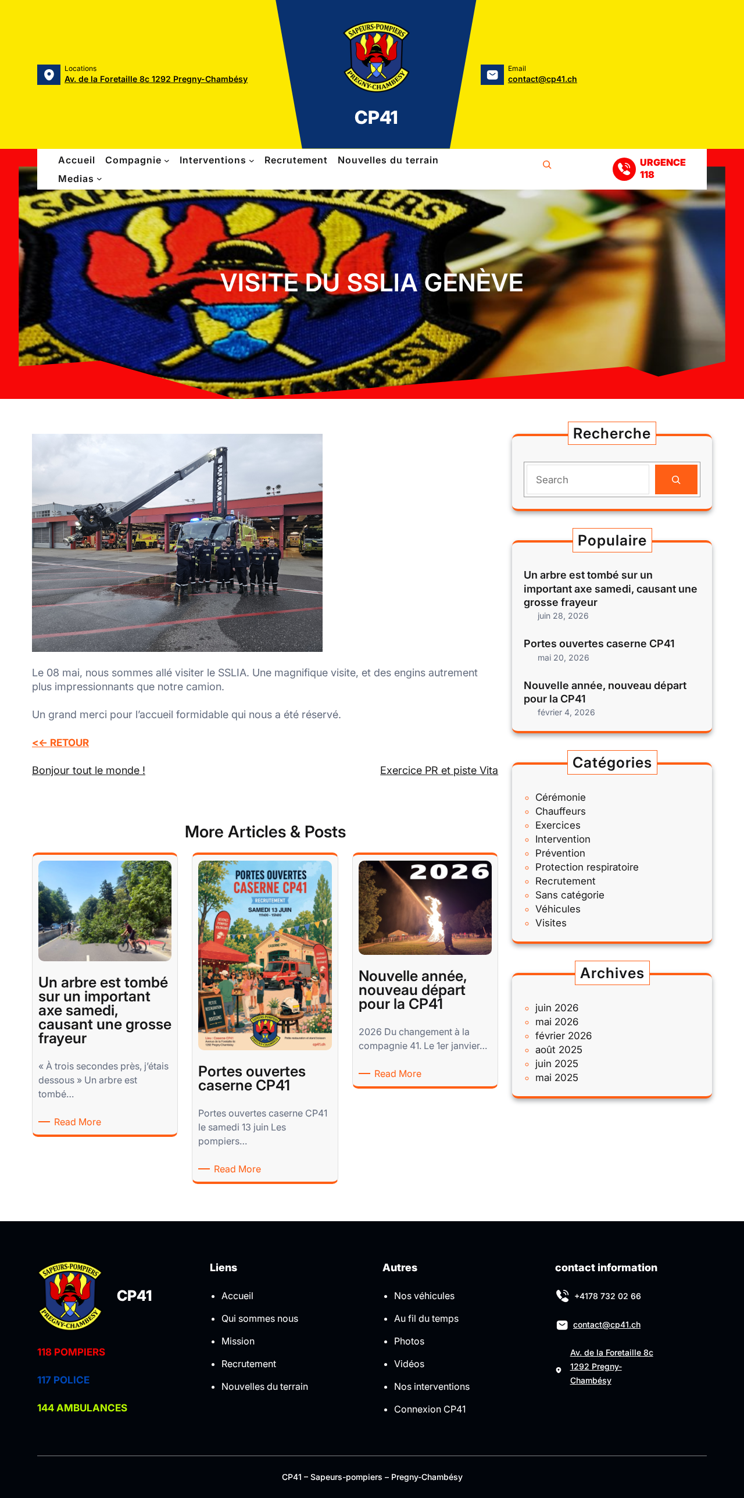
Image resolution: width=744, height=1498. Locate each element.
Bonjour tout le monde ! (88, 770)
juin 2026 (556, 1008)
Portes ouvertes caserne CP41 (599, 643)
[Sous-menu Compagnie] (167, 160)
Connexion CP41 (430, 1409)
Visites (551, 923)
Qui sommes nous (259, 1318)
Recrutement (565, 881)
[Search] (676, 479)
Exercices (558, 825)
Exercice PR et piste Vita (439, 770)
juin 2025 (556, 1063)
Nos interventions (432, 1386)
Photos (409, 1341)
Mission (238, 1341)
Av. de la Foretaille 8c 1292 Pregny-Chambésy (156, 79)
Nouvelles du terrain (264, 1386)
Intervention (563, 839)
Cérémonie (560, 797)
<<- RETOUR (60, 742)
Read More (79, 1122)
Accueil (237, 1295)
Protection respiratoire (587, 867)
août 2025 (558, 1049)
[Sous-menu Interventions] (252, 160)
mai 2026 (556, 1022)
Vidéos (409, 1363)
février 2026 (563, 1036)
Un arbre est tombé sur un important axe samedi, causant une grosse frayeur (611, 588)
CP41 (376, 117)
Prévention (560, 853)
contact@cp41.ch (542, 79)
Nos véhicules (424, 1295)
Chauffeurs (560, 811)
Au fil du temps (426, 1318)
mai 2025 (556, 1077)
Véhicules (558, 909)
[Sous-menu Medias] (99, 178)
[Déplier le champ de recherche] (547, 169)
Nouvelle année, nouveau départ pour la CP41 (605, 692)
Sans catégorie (569, 895)
